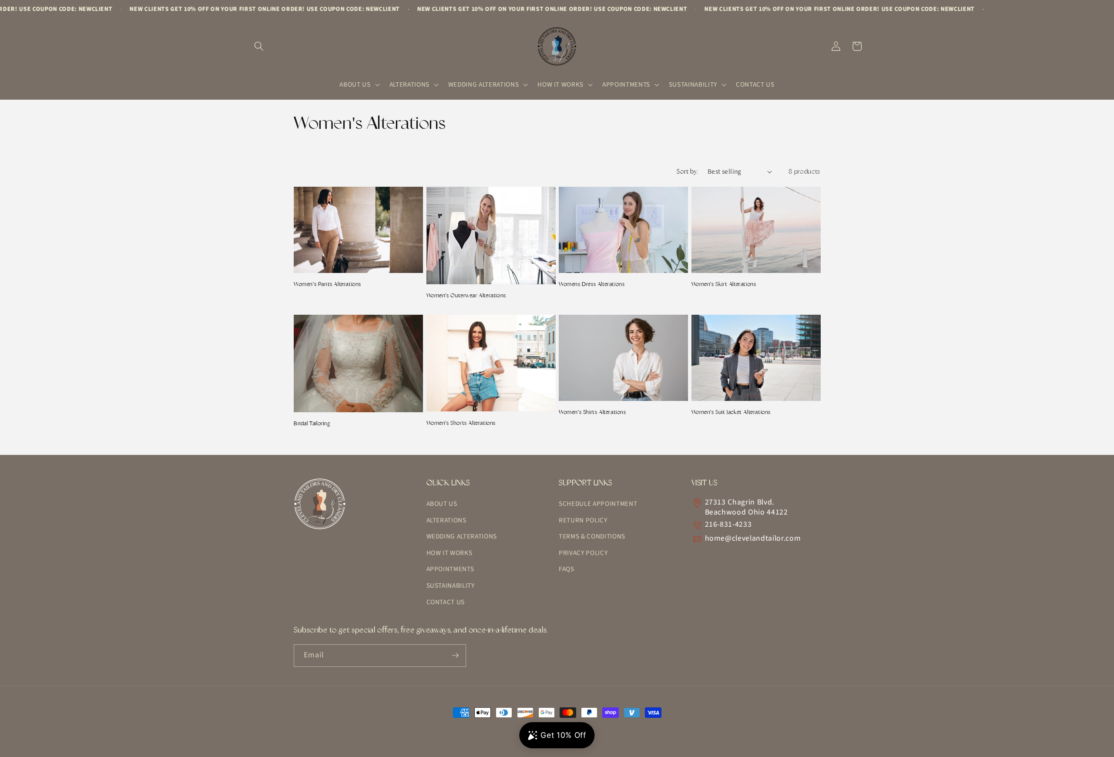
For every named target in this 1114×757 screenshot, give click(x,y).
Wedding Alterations (461, 536)
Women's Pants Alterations (327, 284)
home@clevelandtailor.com (753, 538)
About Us (441, 503)
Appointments (450, 569)
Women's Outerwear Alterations (466, 295)
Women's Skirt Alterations (723, 284)
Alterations (446, 520)
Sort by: (687, 171)
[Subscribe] (455, 655)
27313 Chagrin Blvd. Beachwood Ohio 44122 (746, 507)
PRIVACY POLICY (583, 553)
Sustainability (450, 585)
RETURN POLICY (583, 520)
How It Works (449, 553)
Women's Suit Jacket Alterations (731, 412)
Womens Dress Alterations (591, 284)
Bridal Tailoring (312, 423)
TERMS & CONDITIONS (592, 536)
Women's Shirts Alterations (592, 412)
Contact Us (445, 602)
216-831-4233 (728, 524)
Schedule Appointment (598, 503)
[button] (258, 46)
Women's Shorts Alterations (461, 423)
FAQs (566, 569)
